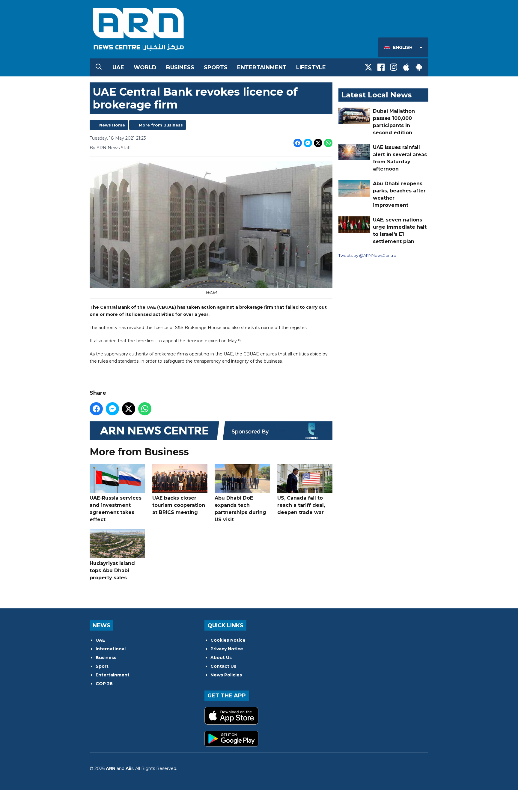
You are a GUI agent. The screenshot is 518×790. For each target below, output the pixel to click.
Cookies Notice (228, 640)
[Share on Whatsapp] (328, 143)
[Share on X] (318, 143)
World (145, 67)
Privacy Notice (226, 649)
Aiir (129, 768)
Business (180, 67)
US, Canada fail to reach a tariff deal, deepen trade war (301, 505)
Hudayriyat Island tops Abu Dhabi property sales (112, 570)
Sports (216, 67)
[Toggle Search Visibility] (99, 67)
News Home (112, 125)
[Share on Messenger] (308, 143)
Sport (102, 666)
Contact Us (223, 666)
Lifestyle (311, 67)
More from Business (161, 125)
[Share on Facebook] (297, 143)
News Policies (226, 675)
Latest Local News (376, 95)
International (111, 649)
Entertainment (262, 67)
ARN (110, 768)
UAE (118, 67)
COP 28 (104, 683)
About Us (221, 657)
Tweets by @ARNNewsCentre (367, 255)
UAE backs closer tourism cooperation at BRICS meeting (178, 505)
